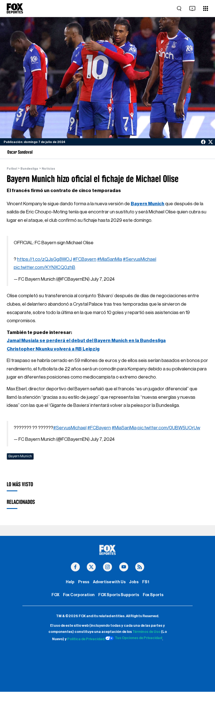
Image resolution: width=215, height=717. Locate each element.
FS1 (145, 582)
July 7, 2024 (102, 279)
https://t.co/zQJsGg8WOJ (44, 259)
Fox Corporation (79, 595)
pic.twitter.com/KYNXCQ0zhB (44, 267)
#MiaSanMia (109, 259)
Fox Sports (153, 595)
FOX (55, 595)
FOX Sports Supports (118, 595)
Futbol (12, 168)
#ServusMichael (139, 259)
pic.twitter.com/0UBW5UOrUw (168, 427)
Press (83, 582)
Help (70, 582)
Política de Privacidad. (86, 639)
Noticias (48, 168)
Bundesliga (29, 168)
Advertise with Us (109, 582)
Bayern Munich (147, 203)
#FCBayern (84, 259)
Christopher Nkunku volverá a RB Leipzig (53, 349)
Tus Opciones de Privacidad (138, 638)
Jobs (134, 582)
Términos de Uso (146, 631)
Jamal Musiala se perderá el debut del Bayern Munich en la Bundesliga (86, 340)
